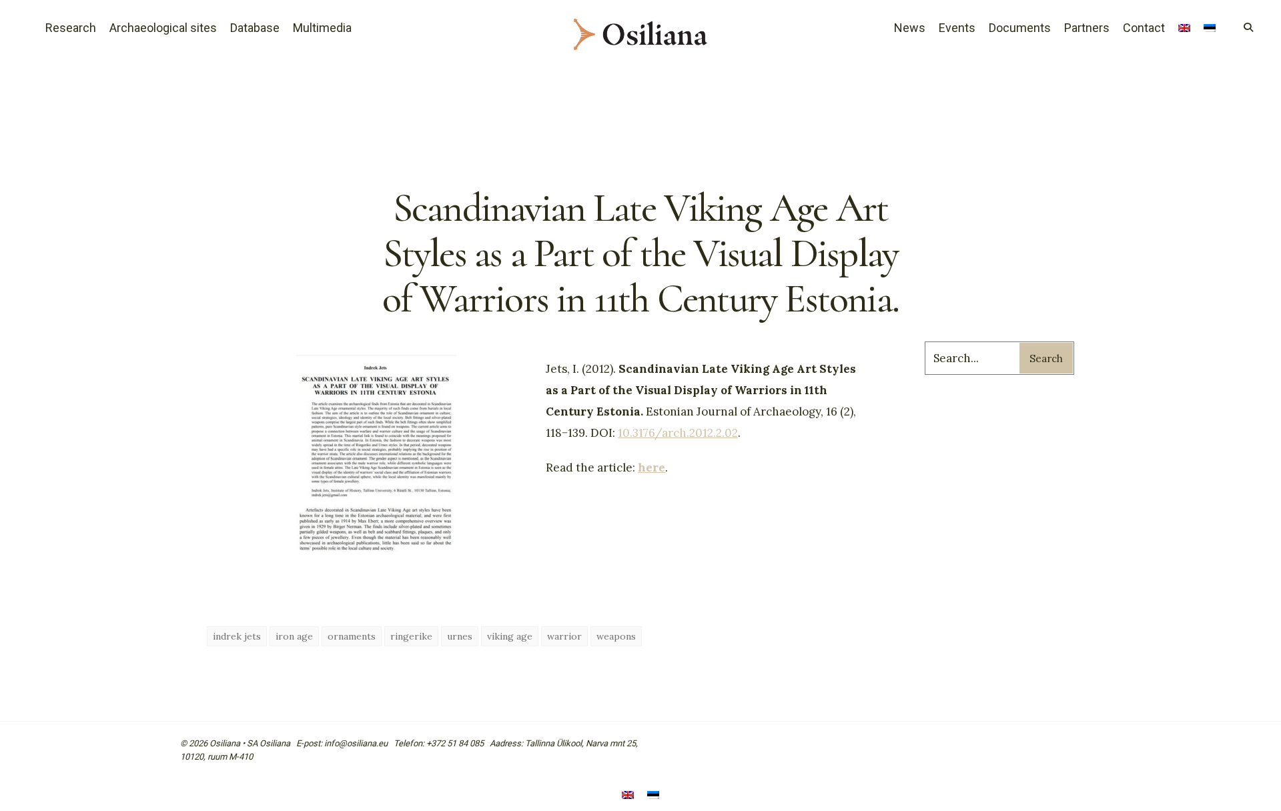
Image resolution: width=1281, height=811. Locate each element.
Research (70, 28)
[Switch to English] (627, 796)
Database (255, 28)
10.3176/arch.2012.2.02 (678, 433)
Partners (1087, 28)
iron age (294, 636)
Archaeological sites (163, 28)
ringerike (411, 636)
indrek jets (237, 636)
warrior (564, 636)
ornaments (352, 636)
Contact (1144, 28)
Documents (1020, 28)
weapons (616, 636)
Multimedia (322, 28)
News (909, 28)
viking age (509, 636)
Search (1046, 358)
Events (957, 28)
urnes (459, 636)
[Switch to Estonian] (1209, 29)
